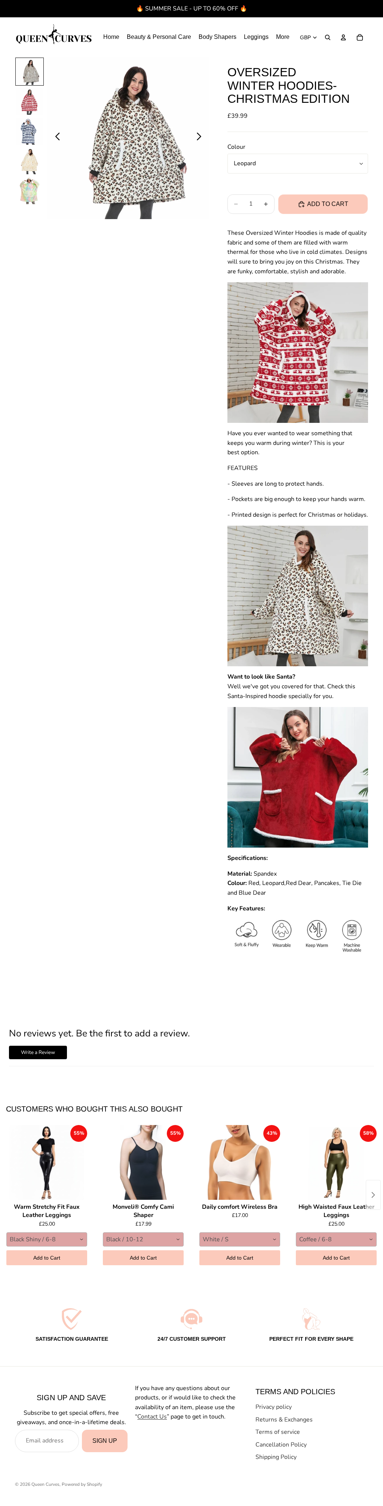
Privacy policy (273, 1407)
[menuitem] (282, 37)
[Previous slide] (55, 138)
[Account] (343, 37)
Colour (236, 147)
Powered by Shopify (82, 1484)
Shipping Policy (276, 1457)
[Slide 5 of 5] (29, 190)
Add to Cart (46, 1258)
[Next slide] (201, 138)
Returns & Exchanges (284, 1420)
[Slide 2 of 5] (29, 101)
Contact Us (152, 1417)
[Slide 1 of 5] (29, 71)
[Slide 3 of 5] (29, 131)
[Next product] (373, 1195)
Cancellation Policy (281, 1445)
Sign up (104, 1441)
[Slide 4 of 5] (29, 161)
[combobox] (46, 1239)
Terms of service (277, 1432)
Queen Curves (45, 1484)
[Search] (327, 37)
